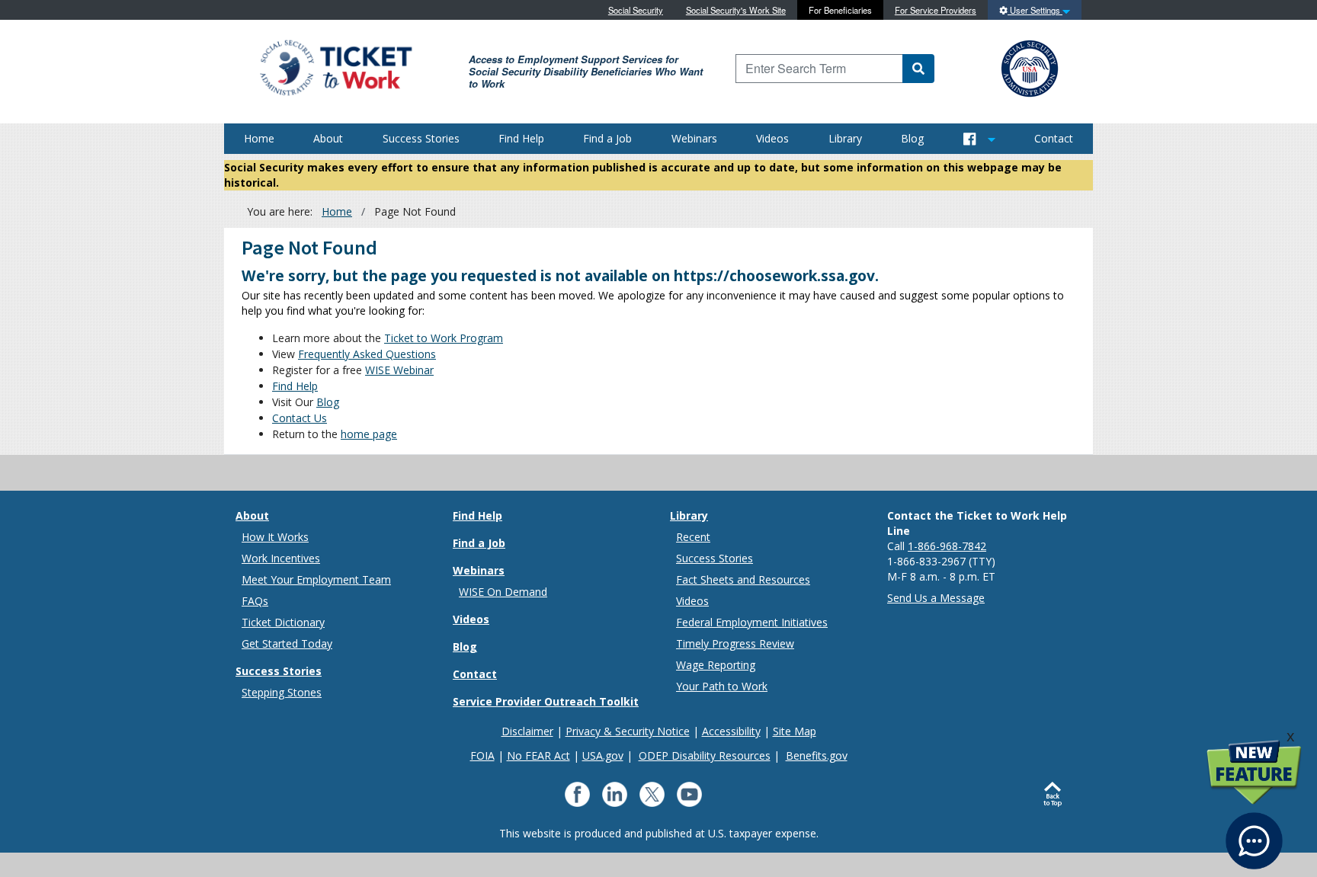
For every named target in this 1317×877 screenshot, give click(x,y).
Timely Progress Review (735, 643)
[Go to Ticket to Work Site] (335, 66)
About (328, 138)
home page (369, 434)
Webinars (694, 138)
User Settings (1035, 10)
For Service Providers (935, 10)
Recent (693, 537)
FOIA (482, 755)
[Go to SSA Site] (1030, 66)
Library (845, 138)
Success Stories (421, 138)
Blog (912, 138)
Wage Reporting (715, 665)
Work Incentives (281, 558)
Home (259, 138)
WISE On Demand (503, 591)
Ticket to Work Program (443, 338)
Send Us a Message (936, 598)
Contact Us (299, 418)
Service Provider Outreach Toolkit (546, 701)
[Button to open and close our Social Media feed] (979, 138)
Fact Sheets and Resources (743, 579)
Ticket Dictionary (283, 622)
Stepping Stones (282, 692)
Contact (1053, 138)
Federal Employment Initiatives (752, 622)
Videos (772, 138)
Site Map (794, 731)
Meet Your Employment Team (316, 579)
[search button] (918, 68)
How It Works (275, 537)
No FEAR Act (538, 755)
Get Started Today (287, 643)
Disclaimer (527, 731)
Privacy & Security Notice (628, 731)
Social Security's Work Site (736, 10)
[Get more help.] (1254, 833)
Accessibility (731, 731)
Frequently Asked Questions (367, 354)
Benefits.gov (817, 755)
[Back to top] (1056, 795)
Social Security (635, 10)
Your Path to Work (721, 686)
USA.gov (602, 755)
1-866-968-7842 (947, 546)
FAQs (255, 601)
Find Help (521, 138)
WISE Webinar (399, 370)
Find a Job (607, 138)
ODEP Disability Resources (705, 755)
